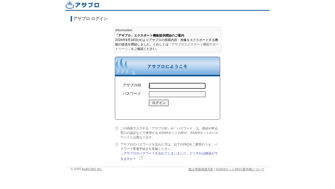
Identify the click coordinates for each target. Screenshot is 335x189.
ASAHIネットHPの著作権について (240, 169)
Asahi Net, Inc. (92, 169)
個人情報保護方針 (201, 169)
